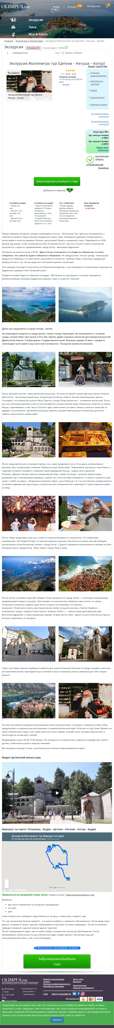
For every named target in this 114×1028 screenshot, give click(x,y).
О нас (45, 994)
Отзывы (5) (33, 48)
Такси (32, 27)
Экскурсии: (98, 6)
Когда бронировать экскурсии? (100, 122)
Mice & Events (38, 34)
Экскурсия (13, 47)
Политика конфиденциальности (56, 984)
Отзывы (75, 6)
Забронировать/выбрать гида (57, 181)
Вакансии (77, 982)
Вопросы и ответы (99, 104)
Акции (56, 6)
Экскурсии (36, 20)
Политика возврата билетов (99, 74)
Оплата (94, 90)
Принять (57, 1019)
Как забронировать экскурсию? (100, 115)
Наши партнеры (80, 986)
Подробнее (103, 168)
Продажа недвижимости (83, 988)
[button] (49, 73)
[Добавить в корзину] (69, 190)
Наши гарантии (97, 97)
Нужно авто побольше (102, 149)
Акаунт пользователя (61, 994)
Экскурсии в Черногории (29, 41)
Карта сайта (78, 979)
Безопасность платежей (97, 82)
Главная (8, 41)
